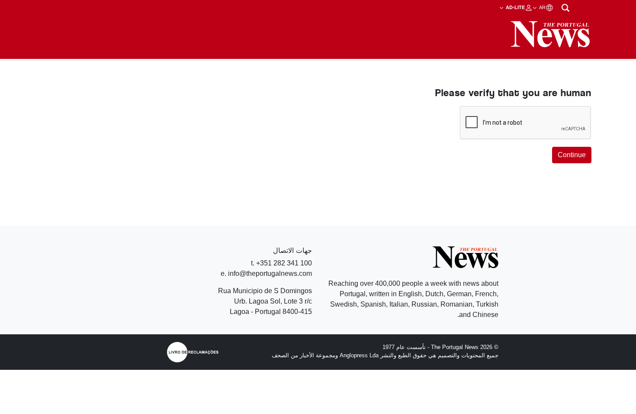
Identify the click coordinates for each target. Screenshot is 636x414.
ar (542, 7)
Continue (572, 154)
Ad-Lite (514, 7)
